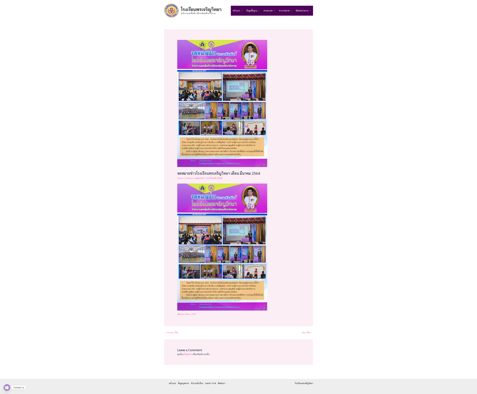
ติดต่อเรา (221, 383)
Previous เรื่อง (171, 332)
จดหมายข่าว (200, 178)
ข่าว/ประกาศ (284, 10)
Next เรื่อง (307, 332)
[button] (241, 11)
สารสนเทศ (268, 10)
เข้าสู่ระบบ (187, 354)
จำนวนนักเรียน (197, 383)
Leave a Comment (185, 178)
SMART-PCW (210, 383)
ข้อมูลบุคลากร (183, 383)
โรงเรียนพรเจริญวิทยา (201, 9)
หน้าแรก (236, 10)
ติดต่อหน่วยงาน (302, 10)
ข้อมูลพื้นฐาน (251, 10)
